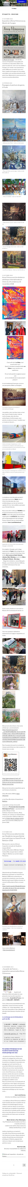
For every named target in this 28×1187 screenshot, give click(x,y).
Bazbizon (4, 801)
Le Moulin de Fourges (8, 59)
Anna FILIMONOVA (12, 2)
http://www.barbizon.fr (9, 950)
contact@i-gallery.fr (11, 1034)
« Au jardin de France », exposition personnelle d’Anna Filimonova (13, 971)
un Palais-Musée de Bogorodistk (14, 818)
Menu (14, 8)
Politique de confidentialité (8, 1173)
